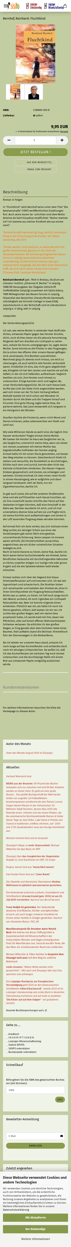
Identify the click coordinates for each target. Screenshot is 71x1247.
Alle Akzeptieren (35, 1217)
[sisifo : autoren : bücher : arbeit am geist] (35, 6)
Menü (6, 6)
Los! (60, 1099)
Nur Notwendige (35, 1229)
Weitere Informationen (35, 1239)
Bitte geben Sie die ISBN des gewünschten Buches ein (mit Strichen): (35, 1081)
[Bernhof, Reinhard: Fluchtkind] (35, 53)
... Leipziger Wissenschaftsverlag (23, 1041)
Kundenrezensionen (21, 687)
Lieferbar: (8, 115)
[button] (9, 140)
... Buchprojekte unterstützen (21, 1052)
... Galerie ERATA (15, 1044)
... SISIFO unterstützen (18, 1048)
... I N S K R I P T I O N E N (20, 1037)
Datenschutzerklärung (16, 1209)
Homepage (9, 711)
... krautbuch (12, 1034)
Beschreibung (15, 192)
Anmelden (35, 1145)
